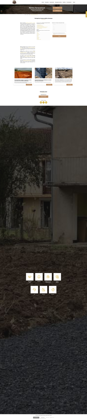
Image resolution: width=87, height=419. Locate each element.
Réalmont (38, 38)
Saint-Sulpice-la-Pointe (39, 39)
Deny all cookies (43, 417)
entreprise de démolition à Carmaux (27, 60)
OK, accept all (36, 417)
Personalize (48, 417)
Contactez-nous (57, 10)
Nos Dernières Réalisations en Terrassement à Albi (63, 80)
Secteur (27, 14)
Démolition (64, 2)
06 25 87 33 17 (57, 7)
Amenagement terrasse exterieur (40, 25)
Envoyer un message (43, 96)
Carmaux (29, 14)
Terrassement (47, 2)
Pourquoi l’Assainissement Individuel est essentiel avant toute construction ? (43, 80)
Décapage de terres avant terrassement (40, 26)
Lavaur (37, 36)
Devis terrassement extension (39, 28)
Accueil (43, 2)
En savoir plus (29, 84)
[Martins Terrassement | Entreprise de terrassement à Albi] (14, 2)
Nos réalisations (69, 2)
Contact (74, 2)
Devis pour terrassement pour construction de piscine (41, 27)
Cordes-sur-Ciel (38, 34)
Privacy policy (52, 417)
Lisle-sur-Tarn (38, 37)
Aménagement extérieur (58, 2)
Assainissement (52, 2)
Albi (37, 32)
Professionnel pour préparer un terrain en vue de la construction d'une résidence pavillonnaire (22, 80)
